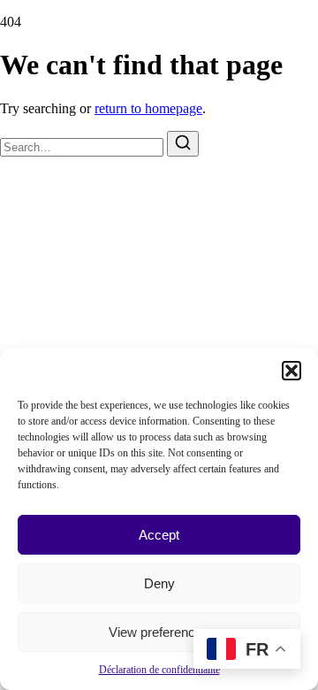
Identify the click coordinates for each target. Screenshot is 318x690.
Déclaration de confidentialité (159, 669)
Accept (159, 534)
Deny (159, 583)
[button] (291, 371)
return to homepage (148, 108)
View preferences (159, 632)
